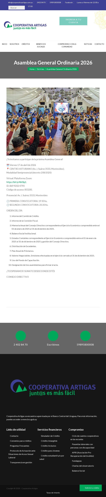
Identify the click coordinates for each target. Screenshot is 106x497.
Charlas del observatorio (83, 465)
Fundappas (77, 461)
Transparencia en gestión (21, 462)
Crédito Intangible (49, 441)
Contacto (14, 436)
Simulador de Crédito (50, 436)
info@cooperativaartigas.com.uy (20, 2)
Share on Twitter (16, 293)
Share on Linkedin (23, 293)
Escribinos (53, 344)
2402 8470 (41, 2)
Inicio (4, 44)
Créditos (26, 44)
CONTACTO (99, 44)
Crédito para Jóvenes (50, 450)
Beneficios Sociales (41, 45)
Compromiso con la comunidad (67, 45)
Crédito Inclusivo (48, 445)
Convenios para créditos (20, 441)
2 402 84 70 (21, 344)
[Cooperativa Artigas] (25, 24)
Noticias (88, 44)
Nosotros (14, 44)
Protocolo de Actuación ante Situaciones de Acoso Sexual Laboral (21, 454)
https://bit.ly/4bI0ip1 (16, 182)
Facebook (69, 2)
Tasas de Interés (53, 493)
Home (32, 69)
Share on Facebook (9, 293)
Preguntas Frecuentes (19, 445)
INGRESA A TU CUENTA (73, 21)
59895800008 (55, 2)
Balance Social (78, 470)
